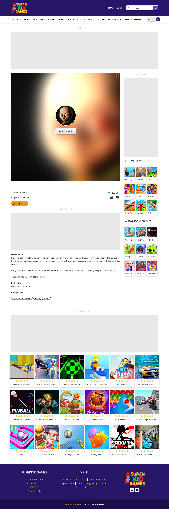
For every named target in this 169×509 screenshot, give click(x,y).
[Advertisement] (84, 50)
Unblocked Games (22, 298)
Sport (65, 483)
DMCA (34, 487)
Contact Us (34, 491)
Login (120, 8)
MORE (151, 19)
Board (79, 487)
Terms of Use (34, 483)
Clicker (80, 483)
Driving (100, 479)
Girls (91, 479)
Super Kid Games (72, 504)
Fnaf (37, 298)
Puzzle (89, 487)
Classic (103, 483)
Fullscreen (21, 203)
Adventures (80, 479)
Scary (46, 298)
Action (67, 479)
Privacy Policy (34, 479)
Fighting (92, 483)
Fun (72, 483)
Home (110, 8)
